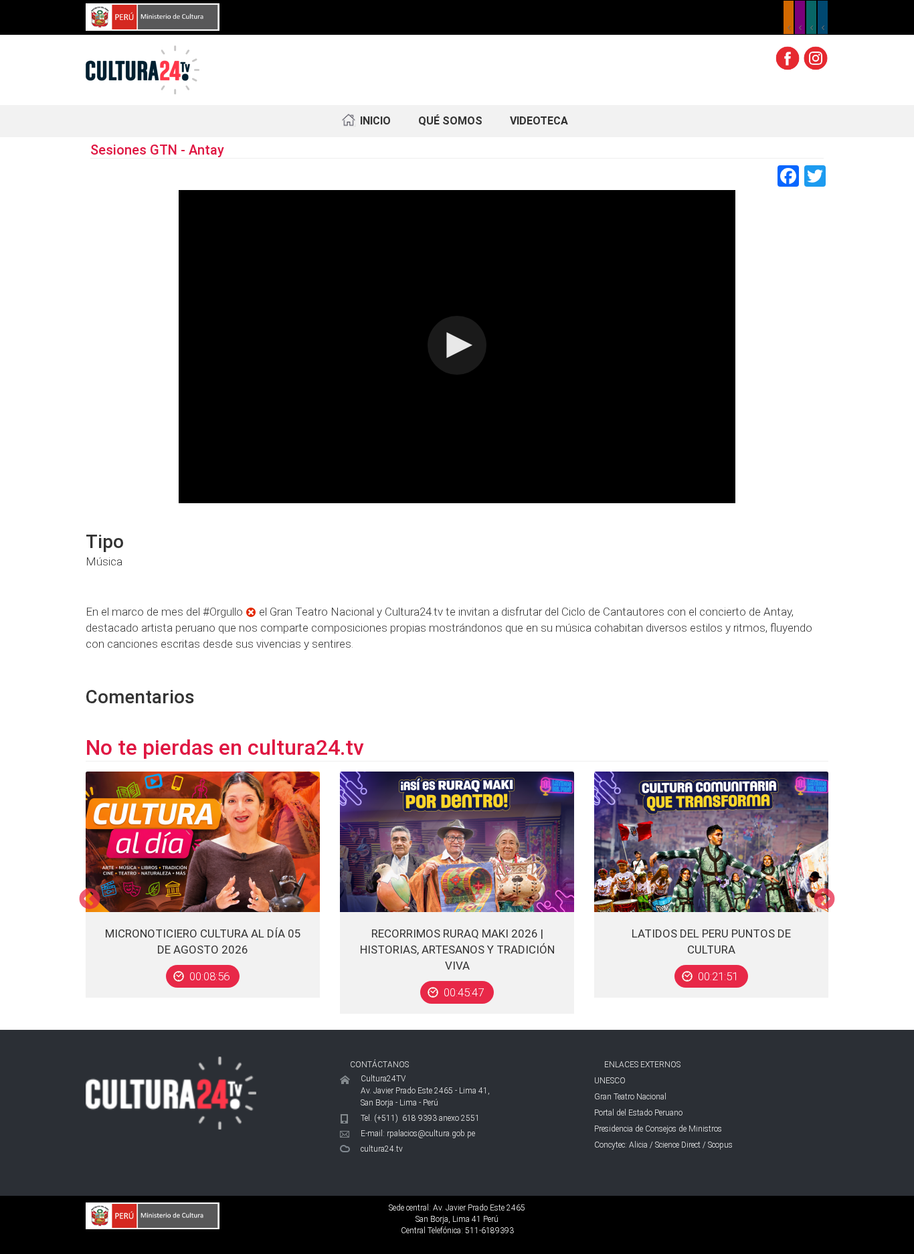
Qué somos (450, 120)
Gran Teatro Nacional (630, 1096)
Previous (90, 900)
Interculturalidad (811, 17)
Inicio (375, 120)
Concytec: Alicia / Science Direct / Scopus (663, 1145)
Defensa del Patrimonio (823, 17)
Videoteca (539, 120)
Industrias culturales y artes (800, 17)
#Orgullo (223, 611)
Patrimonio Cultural (789, 17)
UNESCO (610, 1080)
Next (824, 900)
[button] (457, 345)
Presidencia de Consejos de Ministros (658, 1129)
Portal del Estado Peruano (638, 1112)
